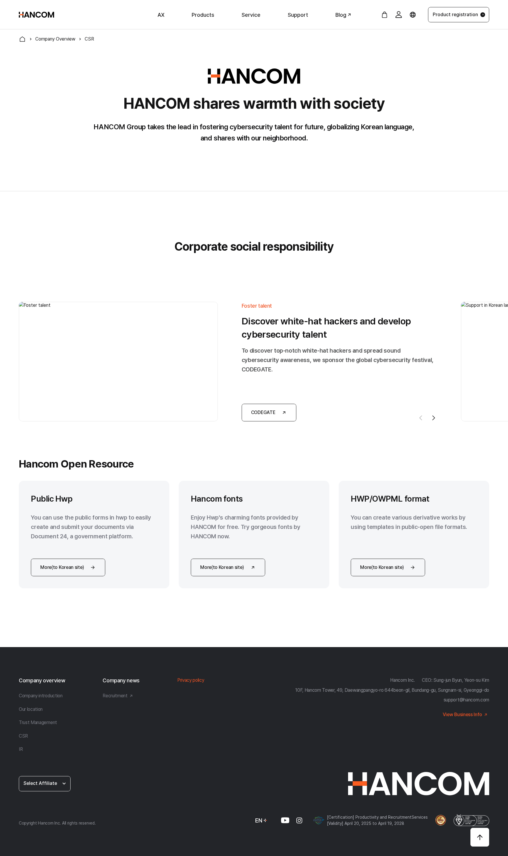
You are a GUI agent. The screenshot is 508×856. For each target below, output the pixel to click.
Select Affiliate (40, 783)
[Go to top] (479, 837)
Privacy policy (190, 680)
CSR (23, 736)
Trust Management (38, 722)
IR (21, 749)
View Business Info (462, 714)
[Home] (22, 39)
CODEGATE (263, 412)
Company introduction (41, 695)
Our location (31, 709)
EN (258, 820)
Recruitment (115, 695)
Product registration (455, 14)
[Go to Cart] (384, 15)
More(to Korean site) (62, 567)
